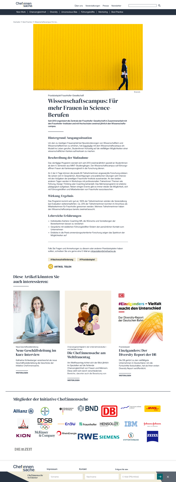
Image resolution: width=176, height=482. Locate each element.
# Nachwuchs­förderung (62, 259)
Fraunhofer (88, 145)
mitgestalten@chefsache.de (103, 251)
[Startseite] (24, 4)
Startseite (16, 22)
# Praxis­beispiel (87, 259)
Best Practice (27, 22)
